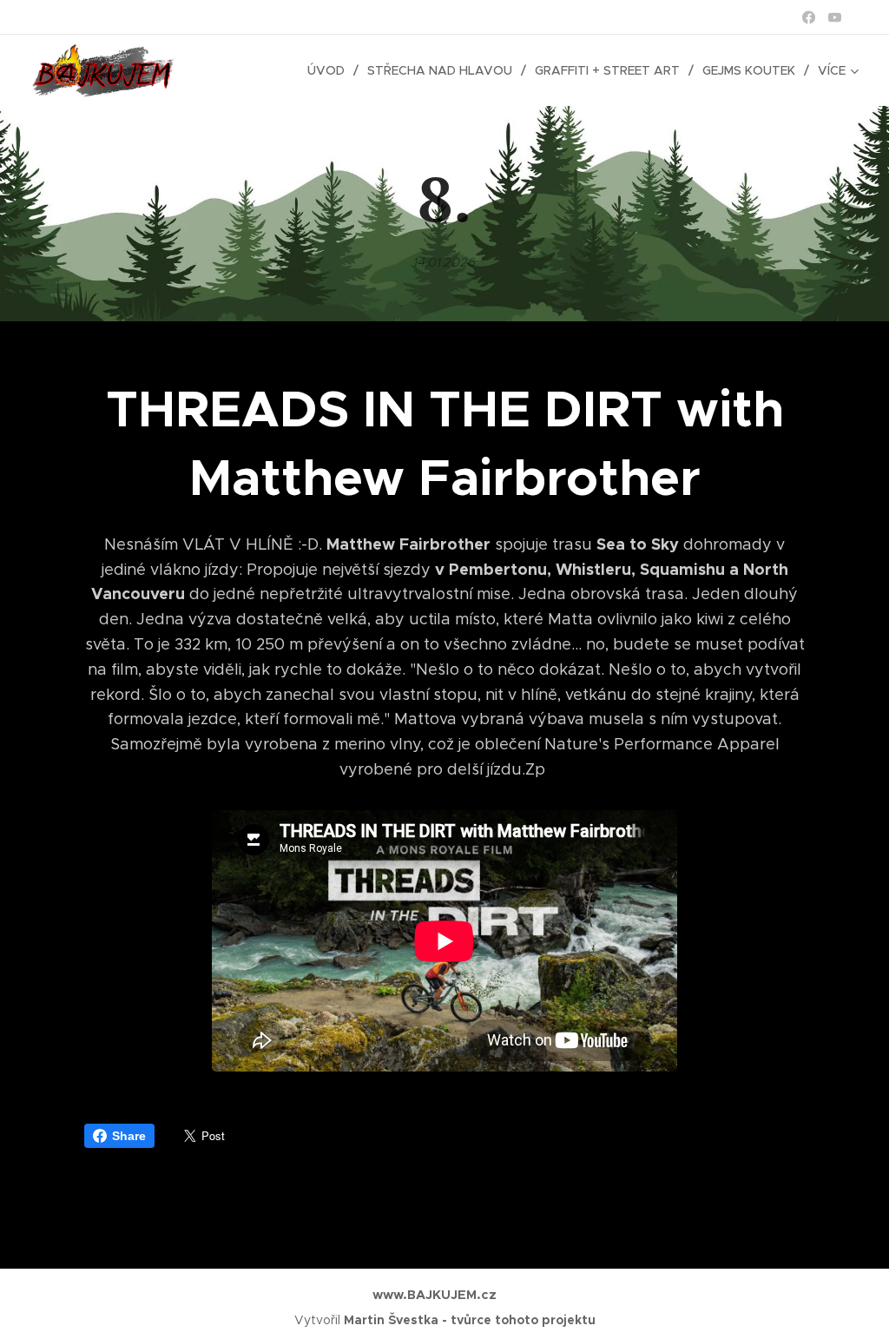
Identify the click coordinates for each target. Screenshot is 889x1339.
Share (129, 1136)
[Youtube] (835, 17)
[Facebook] (809, 17)
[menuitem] (331, 70)
